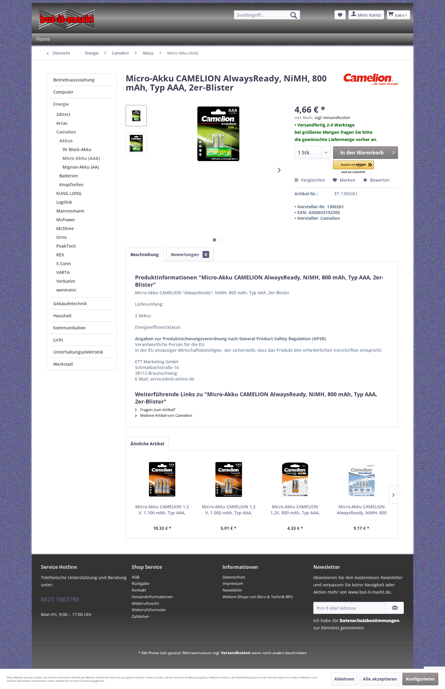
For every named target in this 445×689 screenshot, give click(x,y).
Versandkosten (236, 652)
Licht (58, 340)
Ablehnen (344, 679)
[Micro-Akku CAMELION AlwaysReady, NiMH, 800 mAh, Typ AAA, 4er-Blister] (362, 479)
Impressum (232, 583)
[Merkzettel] (340, 14)
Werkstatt (63, 364)
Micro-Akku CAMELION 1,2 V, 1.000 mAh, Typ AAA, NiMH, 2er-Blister (228, 510)
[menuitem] (267, 14)
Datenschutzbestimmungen (369, 620)
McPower (65, 220)
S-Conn (63, 263)
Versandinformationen (152, 596)
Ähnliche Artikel (147, 444)
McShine (65, 228)
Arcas (62, 123)
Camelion (66, 132)
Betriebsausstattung (73, 80)
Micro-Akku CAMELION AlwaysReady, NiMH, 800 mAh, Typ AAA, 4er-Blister (361, 510)
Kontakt (139, 590)
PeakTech (66, 246)
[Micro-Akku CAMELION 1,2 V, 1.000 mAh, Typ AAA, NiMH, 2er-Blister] (229, 479)
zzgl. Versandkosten (332, 117)
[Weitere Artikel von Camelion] (371, 84)
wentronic (66, 290)
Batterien (68, 176)
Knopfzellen (71, 184)
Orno (61, 237)
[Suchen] (293, 15)
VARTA (63, 272)
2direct (63, 114)
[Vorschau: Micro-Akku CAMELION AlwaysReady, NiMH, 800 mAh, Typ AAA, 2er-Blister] (136, 115)
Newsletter (232, 590)
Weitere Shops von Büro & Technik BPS (257, 596)
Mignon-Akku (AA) (80, 167)
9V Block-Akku (76, 149)
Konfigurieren (420, 679)
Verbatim (65, 281)
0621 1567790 (60, 599)
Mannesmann (70, 211)
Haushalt (62, 315)
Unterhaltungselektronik (78, 352)
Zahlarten (140, 616)
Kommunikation (69, 328)
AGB (135, 577)
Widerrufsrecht (145, 603)
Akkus (66, 140)
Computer (63, 92)
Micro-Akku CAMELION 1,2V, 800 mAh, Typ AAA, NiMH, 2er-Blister (295, 510)
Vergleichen (312, 180)
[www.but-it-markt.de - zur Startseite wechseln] (67, 19)
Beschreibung (144, 254)
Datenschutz (233, 577)
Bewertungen (189, 254)
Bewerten (379, 180)
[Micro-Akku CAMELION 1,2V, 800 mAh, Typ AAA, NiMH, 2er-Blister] (295, 479)
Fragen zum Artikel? (157, 409)
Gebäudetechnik (70, 303)
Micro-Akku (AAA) (81, 158)
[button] (353, 167)
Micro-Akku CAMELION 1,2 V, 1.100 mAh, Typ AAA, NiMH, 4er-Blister (162, 510)
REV (60, 255)
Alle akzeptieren (380, 679)
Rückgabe (140, 583)
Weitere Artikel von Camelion (165, 415)
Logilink (64, 202)
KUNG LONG (68, 193)
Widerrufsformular (149, 609)
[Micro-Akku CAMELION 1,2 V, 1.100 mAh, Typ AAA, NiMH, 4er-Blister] (162, 479)
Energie (61, 104)
